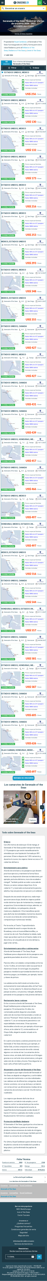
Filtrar (13, 68)
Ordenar (36, 68)
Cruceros (4, 1185)
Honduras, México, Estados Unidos (18, 524)
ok (39, 1257)
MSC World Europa (24, 1209)
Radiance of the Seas (17, 50)
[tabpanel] (23, 807)
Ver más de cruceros (24, 778)
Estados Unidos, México (16, 72)
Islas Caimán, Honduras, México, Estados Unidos (18, 750)
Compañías (13, 1185)
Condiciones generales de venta (23, 1230)
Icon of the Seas (23, 1212)
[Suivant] (42, 807)
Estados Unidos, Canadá (14, 326)
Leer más (8, 55)
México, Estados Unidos (13, 242)
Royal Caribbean (20, 42)
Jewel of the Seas (34, 50)
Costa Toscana (24, 1215)
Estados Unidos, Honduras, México (18, 439)
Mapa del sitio (23, 1236)
